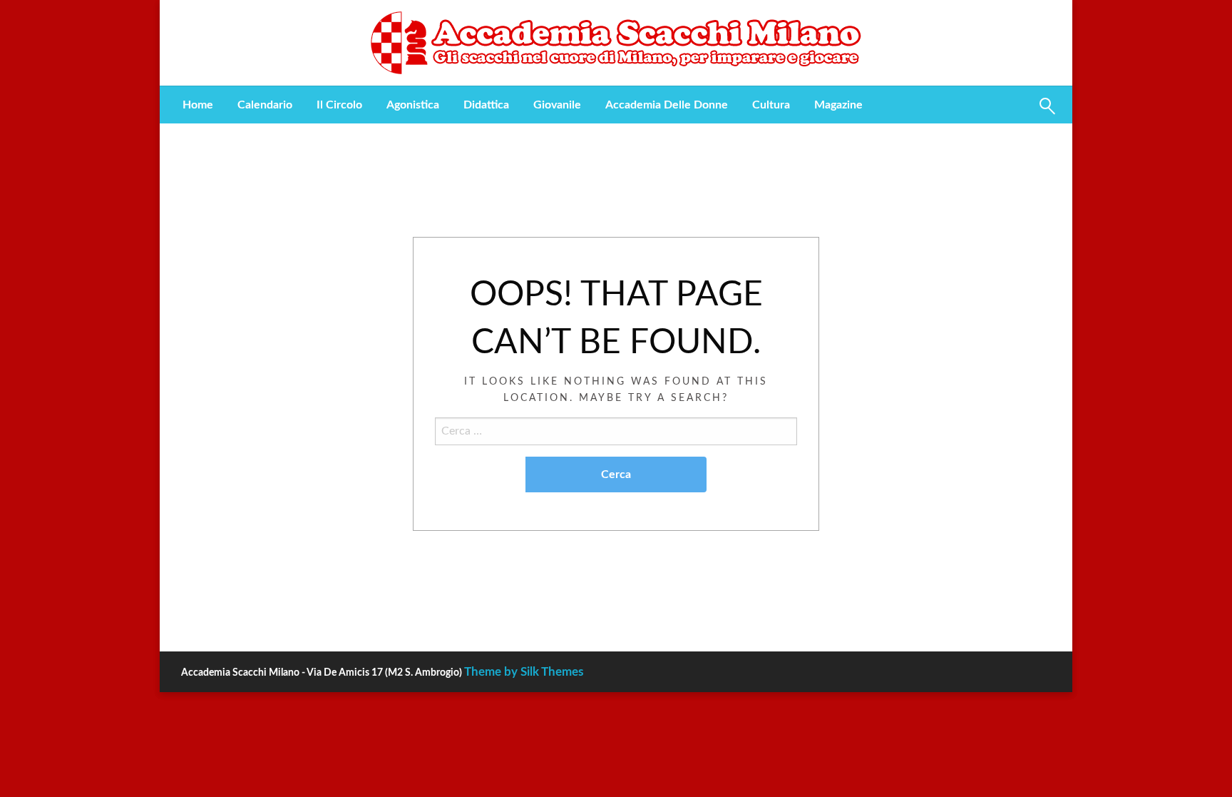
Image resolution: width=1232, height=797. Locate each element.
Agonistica (412, 105)
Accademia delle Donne (666, 105)
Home (198, 105)
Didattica (486, 105)
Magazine (838, 105)
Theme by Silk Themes (523, 672)
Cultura (771, 105)
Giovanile (557, 105)
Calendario (264, 105)
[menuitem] (197, 104)
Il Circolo (339, 105)
